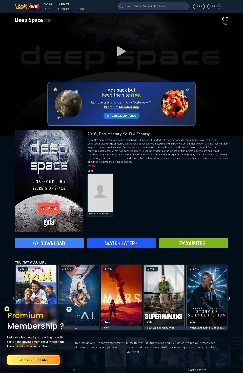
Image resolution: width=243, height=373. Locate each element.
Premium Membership (121, 107)
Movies (48, 3)
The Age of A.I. (69, 328)
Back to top (196, 370)
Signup (214, 6)
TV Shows (63, 3)
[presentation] (12, 298)
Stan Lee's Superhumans (160, 328)
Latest (48, 9)
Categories (63, 9)
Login (199, 6)
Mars (107, 328)
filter (80, 9)
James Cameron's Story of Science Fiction (206, 328)
